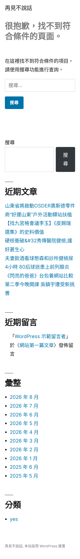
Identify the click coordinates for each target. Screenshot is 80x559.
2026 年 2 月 (24, 449)
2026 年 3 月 (24, 441)
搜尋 (10, 142)
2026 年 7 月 (24, 406)
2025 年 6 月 (24, 467)
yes (14, 519)
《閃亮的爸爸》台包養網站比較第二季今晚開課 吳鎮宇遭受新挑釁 (40, 284)
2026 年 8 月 (24, 397)
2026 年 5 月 (24, 423)
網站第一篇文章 (37, 345)
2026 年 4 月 (24, 432)
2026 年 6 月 (24, 415)
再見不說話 (18, 8)
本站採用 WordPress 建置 (44, 546)
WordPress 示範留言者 (40, 336)
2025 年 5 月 (24, 476)
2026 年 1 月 (24, 458)
